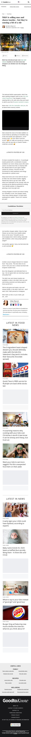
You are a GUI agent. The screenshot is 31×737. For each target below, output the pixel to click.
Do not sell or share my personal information (15, 719)
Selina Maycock (11, 26)
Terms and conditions (15, 712)
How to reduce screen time (8, 671)
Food (3, 14)
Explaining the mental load (22, 689)
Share (6, 55)
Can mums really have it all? (8, 692)
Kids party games (23, 673)
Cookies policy (15, 717)
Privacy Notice (20, 218)
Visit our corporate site (20, 731)
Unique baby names (14, 6)
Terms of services (19, 217)
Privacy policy (15, 715)
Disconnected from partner (22, 692)
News (22, 27)
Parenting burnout (8, 689)
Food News (9, 14)
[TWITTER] (14, 305)
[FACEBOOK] (11, 305)
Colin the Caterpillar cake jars (17, 105)
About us (15, 705)
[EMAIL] (21, 305)
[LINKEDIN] (18, 305)
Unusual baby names (23, 671)
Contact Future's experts (15, 708)
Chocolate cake (22, 680)
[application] (15, 119)
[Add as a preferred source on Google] (15, 724)
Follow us (18, 55)
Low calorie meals (22, 682)
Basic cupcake (8, 682)
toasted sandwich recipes (21, 102)
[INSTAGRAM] (16, 305)
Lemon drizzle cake (8, 680)
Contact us (15, 710)
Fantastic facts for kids (8, 673)
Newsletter (26, 55)
